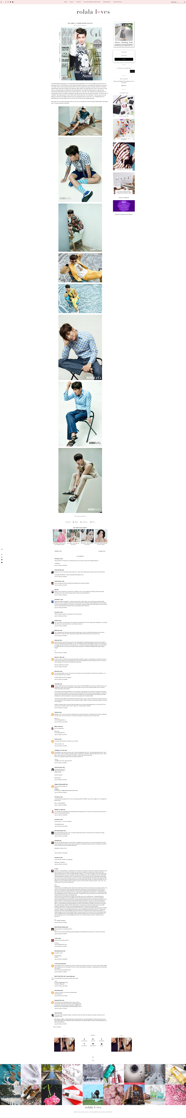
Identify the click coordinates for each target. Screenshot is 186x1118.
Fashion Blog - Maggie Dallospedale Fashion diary (66, 790)
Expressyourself (58, 774)
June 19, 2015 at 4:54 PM (60, 792)
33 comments (83, 25)
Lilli (55, 589)
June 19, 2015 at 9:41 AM (60, 666)
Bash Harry (57, 671)
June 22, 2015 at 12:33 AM (60, 995)
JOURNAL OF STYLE (59, 750)
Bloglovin (62, 984)
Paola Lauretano (58, 767)
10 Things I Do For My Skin (124, 169)
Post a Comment (57, 1026)
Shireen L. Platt (58, 657)
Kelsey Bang (57, 990)
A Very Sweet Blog (59, 963)
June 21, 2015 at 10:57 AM (60, 985)
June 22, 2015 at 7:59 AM (60, 1008)
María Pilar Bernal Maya (60, 927)
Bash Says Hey (62, 677)
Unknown (56, 712)
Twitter (56, 957)
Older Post (102, 551)
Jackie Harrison (58, 581)
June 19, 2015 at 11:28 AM (60, 679)
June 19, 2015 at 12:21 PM (60, 721)
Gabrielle (56, 840)
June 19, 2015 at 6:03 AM (60, 595)
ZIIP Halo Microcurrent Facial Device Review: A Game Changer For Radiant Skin (123, 192)
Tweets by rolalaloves (124, 197)
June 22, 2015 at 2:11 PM (60, 1023)
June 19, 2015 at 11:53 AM (60, 707)
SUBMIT (124, 59)
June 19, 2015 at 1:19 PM (60, 734)
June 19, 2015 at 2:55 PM (60, 745)
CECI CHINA (64, 21)
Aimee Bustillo (57, 570)
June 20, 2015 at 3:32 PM (60, 922)
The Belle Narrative (59, 824)
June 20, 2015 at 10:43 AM (60, 853)
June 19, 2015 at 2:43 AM (60, 565)
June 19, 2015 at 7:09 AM (60, 635)
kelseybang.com (58, 993)
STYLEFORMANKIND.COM (61, 982)
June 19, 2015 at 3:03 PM (60, 762)
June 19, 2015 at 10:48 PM (60, 815)
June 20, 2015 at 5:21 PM (60, 946)
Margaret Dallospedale (59, 784)
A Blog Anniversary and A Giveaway (124, 139)
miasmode (56, 640)
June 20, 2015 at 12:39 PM (60, 864)
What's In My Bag (123, 116)
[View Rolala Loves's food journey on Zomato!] (124, 214)
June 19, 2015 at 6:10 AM (60, 625)
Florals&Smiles (57, 955)
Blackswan (57, 630)
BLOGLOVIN (68, 760)
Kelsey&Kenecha (58, 951)
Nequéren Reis (58, 1000)
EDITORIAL (78, 21)
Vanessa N (57, 1013)
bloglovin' (69, 677)
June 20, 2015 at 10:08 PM (60, 959)
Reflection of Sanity (64, 664)
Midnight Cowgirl (58, 809)
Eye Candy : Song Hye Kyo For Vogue (73, 544)
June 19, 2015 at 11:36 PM (60, 836)
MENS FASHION (95, 21)
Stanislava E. (57, 599)
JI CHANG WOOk (89, 21)
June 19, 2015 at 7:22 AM (60, 652)
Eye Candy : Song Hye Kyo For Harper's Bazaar (59, 544)
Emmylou (56, 620)
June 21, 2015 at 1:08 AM (60, 971)
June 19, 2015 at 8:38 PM (60, 805)
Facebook (56, 984)
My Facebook (57, 777)
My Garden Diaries (58, 830)
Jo (55, 868)
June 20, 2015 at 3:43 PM (60, 933)
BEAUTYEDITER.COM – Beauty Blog (63, 976)
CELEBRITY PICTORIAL (71, 21)
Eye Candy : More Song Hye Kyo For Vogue (100, 544)
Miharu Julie (57, 726)
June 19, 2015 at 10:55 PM (60, 826)
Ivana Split (57, 684)
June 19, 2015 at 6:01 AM (60, 585)
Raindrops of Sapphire (59, 862)
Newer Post (58, 551)
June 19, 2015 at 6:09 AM (60, 607)
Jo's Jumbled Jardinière (59, 920)
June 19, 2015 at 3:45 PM (60, 779)
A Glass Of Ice (63, 848)
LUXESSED (57, 563)
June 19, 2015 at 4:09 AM (60, 576)
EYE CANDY (83, 21)
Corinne (56, 938)
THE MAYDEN (61, 803)
